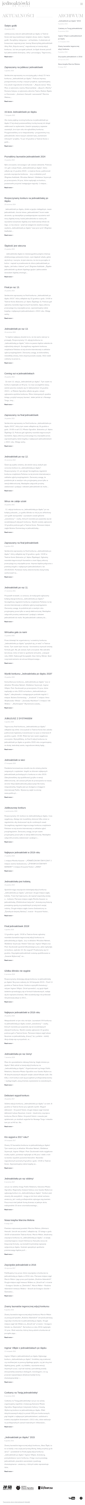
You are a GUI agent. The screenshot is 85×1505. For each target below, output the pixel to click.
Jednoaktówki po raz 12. (16, 456)
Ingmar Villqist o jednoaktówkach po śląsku (25, 1348)
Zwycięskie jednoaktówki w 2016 (20, 1265)
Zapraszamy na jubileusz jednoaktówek (23, 67)
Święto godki (10, 25)
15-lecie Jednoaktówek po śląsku (20, 112)
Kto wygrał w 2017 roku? (16, 1137)
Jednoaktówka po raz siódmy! (19, 1178)
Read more (8, 57)
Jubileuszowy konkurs (15, 808)
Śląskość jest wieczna (15, 246)
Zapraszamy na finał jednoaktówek (21, 415)
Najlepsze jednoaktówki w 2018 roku (22, 1012)
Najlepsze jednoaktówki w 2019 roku (22, 852)
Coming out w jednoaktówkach (19, 373)
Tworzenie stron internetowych (13, 1502)
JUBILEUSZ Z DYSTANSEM (18, 718)
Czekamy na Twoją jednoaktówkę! (21, 1392)
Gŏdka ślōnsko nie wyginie (17, 971)
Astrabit (27, 1502)
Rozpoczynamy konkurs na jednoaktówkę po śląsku (26, 199)
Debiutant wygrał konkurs (16, 1095)
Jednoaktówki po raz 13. (16, 329)
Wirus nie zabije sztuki (15, 501)
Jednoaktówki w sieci (14, 760)
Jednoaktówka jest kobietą (17, 881)
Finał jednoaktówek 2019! (16, 926)
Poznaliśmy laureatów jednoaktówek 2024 (24, 156)
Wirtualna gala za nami (15, 632)
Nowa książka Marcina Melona (19, 1220)
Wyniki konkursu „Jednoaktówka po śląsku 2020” (28, 674)
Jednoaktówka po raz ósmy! (18, 1054)
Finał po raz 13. (12, 287)
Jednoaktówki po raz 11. (16, 587)
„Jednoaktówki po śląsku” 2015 (19, 1437)
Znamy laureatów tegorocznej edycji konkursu (26, 1306)
